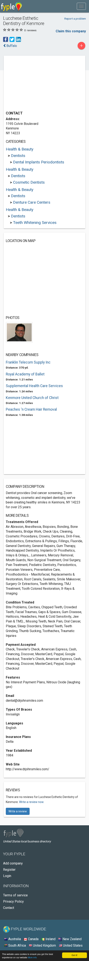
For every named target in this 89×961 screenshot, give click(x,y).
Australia (14, 939)
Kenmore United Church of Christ (32, 398)
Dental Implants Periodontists (38, 162)
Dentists (18, 155)
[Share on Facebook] (5, 39)
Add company (13, 863)
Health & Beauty (19, 149)
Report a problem (75, 18)
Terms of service (15, 895)
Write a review (17, 811)
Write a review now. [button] (31, 802)
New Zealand (72, 939)
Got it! (74, 955)
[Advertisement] (37, 84)
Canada (32, 939)
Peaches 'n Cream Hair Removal (31, 409)
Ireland (50, 939)
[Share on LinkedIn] (18, 39)
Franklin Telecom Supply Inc (28, 362)
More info (32, 957)
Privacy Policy (13, 901)
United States (72, 945)
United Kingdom (44, 945)
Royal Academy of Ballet (25, 374)
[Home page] (11, 6)
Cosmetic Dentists (29, 182)
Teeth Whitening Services (35, 222)
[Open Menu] (81, 6)
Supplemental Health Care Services (34, 386)
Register (9, 870)
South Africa (16, 945)
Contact (8, 908)
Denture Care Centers (31, 202)
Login (7, 876)
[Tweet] (12, 39)
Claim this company (71, 31)
